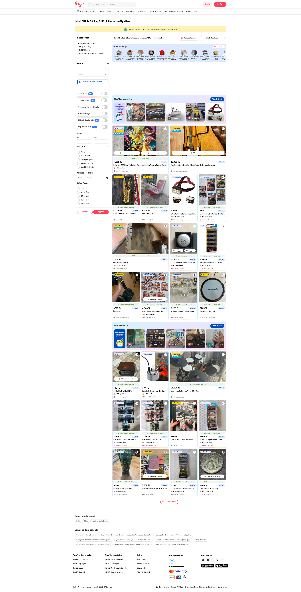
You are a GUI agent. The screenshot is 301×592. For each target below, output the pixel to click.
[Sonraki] (224, 55)
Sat (221, 4)
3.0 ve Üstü (85, 192)
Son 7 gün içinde (87, 163)
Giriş (207, 4)
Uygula (101, 212)
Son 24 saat (85, 156)
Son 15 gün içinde (87, 167)
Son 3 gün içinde (87, 160)
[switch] (104, 93)
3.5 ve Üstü (85, 196)
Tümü (83, 152)
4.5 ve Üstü (85, 204)
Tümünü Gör (218, 47)
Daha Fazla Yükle (169, 502)
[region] (169, 55)
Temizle (85, 212)
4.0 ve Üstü (85, 200)
